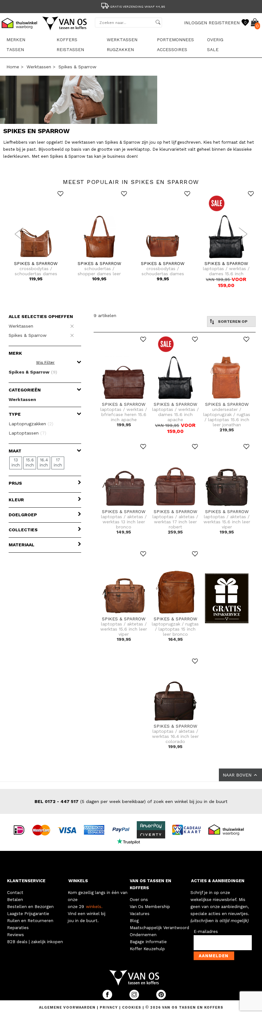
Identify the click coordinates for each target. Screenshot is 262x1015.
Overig (215, 39)
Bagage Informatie (148, 941)
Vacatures (140, 913)
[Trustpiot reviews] (131, 841)
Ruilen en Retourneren (30, 920)
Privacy (109, 1007)
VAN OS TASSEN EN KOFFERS (150, 884)
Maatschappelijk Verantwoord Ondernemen (159, 931)
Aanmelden (213, 955)
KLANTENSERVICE (26, 880)
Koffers (67, 39)
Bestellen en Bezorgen (30, 906)
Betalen (15, 899)
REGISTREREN (224, 22)
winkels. (94, 906)
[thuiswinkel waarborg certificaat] (228, 829)
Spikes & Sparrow (77, 66)
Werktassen (122, 39)
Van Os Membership (150, 906)
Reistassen (70, 49)
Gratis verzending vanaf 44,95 (137, 6)
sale (213, 49)
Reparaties (18, 927)
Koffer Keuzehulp (147, 948)
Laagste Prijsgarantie (28, 913)
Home (12, 66)
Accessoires (172, 49)
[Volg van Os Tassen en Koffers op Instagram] (134, 998)
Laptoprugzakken (31, 423)
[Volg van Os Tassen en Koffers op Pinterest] (161, 998)
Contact (15, 892)
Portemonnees (175, 39)
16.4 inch (44, 462)
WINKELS (78, 880)
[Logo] (65, 29)
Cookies (131, 1007)
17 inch (58, 462)
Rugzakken (120, 49)
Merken (15, 39)
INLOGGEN (195, 22)
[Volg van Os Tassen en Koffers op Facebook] (108, 998)
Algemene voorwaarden (68, 1007)
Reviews (15, 934)
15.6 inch (30, 462)
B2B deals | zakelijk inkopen (35, 941)
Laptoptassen (27, 433)
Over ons (139, 899)
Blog (134, 920)
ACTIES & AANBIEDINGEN (217, 880)
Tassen (15, 49)
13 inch (16, 462)
